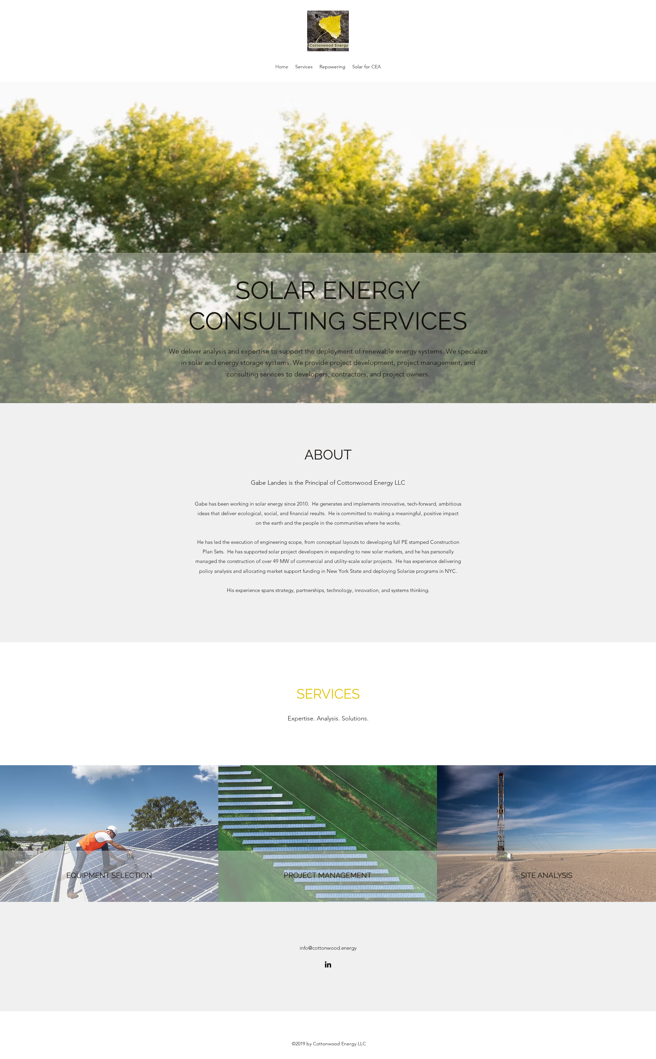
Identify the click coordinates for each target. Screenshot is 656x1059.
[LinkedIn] (328, 964)
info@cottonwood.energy (328, 948)
